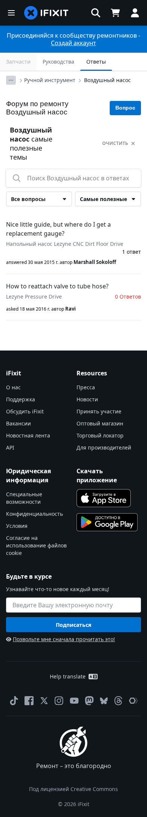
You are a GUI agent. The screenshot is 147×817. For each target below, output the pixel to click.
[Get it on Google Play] (107, 522)
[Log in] (134, 12)
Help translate (68, 676)
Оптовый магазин (100, 423)
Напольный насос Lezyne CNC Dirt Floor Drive (64, 243)
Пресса (86, 387)
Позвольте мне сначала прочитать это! (64, 639)
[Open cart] (115, 12)
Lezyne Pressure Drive (34, 296)
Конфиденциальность (34, 513)
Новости (87, 399)
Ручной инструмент (49, 80)
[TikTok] (13, 700)
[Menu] (11, 13)
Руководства (58, 61)
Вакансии (18, 423)
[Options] (11, 80)
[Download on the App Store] (104, 498)
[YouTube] (74, 700)
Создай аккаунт (73, 43)
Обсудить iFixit (25, 411)
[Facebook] (29, 700)
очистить (115, 143)
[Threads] (118, 700)
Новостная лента (28, 435)
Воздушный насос (107, 80)
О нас (13, 387)
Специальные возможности (24, 498)
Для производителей (104, 447)
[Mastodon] (89, 700)
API (10, 447)
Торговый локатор (100, 435)
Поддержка (20, 399)
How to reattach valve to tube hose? (57, 286)
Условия (17, 525)
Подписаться (73, 624)
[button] (95, 12)
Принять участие (99, 411)
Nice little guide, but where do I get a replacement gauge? (58, 229)
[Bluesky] (104, 701)
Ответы (96, 61)
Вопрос (125, 108)
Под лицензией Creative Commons (73, 789)
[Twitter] (44, 700)
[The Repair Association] (133, 700)
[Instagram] (59, 700)
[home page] (46, 13)
